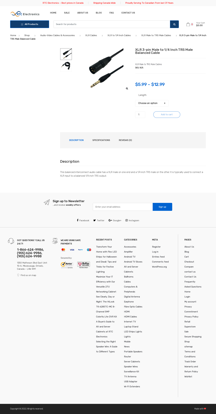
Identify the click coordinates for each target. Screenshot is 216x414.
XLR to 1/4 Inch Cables (119, 35)
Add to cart (167, 114)
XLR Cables (91, 35)
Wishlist (188, 376)
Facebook (84, 220)
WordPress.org (159, 266)
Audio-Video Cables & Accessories (57, 35)
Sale (67, 12)
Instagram (134, 220)
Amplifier (128, 251)
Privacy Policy (191, 316)
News (127, 346)
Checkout (189, 261)
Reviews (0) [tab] (125, 140)
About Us (82, 12)
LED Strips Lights (133, 331)
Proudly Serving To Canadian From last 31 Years (149, 3)
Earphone (129, 301)
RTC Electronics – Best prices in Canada (63, 3)
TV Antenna (130, 376)
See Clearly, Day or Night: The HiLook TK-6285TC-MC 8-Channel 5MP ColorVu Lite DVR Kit (106, 306)
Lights (127, 336)
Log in (155, 251)
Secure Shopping (192, 336)
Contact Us (190, 276)
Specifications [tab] (101, 140)
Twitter (100, 220)
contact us (190, 271)
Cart (186, 256)
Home (53, 12)
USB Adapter (130, 381)
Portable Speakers (133, 351)
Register (156, 246)
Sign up (162, 207)
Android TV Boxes (133, 261)
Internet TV (130, 321)
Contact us (128, 12)
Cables (127, 281)
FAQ (111, 12)
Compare (189, 266)
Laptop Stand (131, 326)
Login (187, 296)
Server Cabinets (132, 361)
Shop (27, 35)
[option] (101, 70)
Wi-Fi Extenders (132, 386)
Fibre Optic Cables (133, 306)
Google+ (117, 220)
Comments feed (160, 261)
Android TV (129, 256)
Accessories (130, 246)
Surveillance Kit (131, 371)
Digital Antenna (132, 296)
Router (127, 356)
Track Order (190, 361)
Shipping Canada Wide (104, 3)
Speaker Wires (131, 366)
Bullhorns (128, 276)
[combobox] (111, 24)
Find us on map (28, 275)
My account (190, 301)
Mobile (127, 341)
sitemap (188, 346)
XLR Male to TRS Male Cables (156, 35)
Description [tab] (76, 140)
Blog (99, 12)
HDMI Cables (130, 316)
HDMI (127, 311)
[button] (127, 88)
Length (142, 95)
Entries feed (158, 256)
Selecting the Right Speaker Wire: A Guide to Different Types (106, 346)
